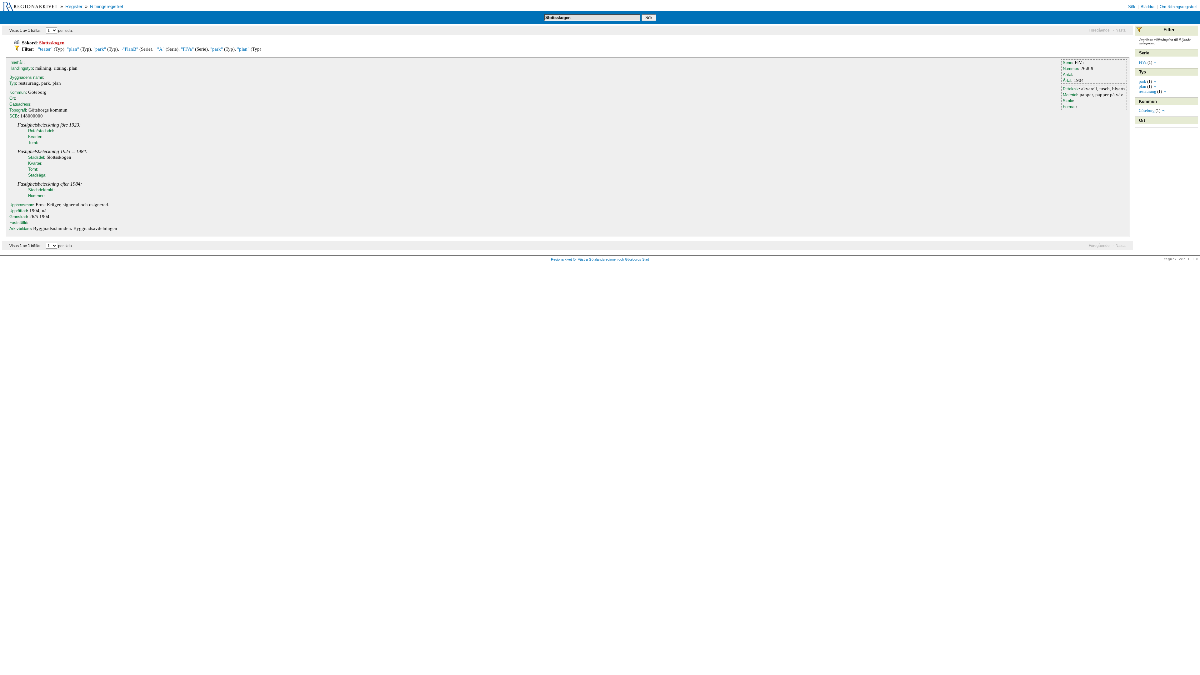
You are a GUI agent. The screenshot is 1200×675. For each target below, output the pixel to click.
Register (73, 6)
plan (1142, 86)
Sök (1131, 6)
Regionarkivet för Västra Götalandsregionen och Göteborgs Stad (600, 259)
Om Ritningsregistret (1178, 6)
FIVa (1143, 62)
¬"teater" (44, 49)
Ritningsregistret (106, 6)
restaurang (1147, 91)
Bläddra (1147, 6)
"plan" (73, 49)
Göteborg (1147, 110)
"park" (99, 49)
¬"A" (159, 49)
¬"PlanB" (129, 49)
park (1142, 81)
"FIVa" (187, 49)
